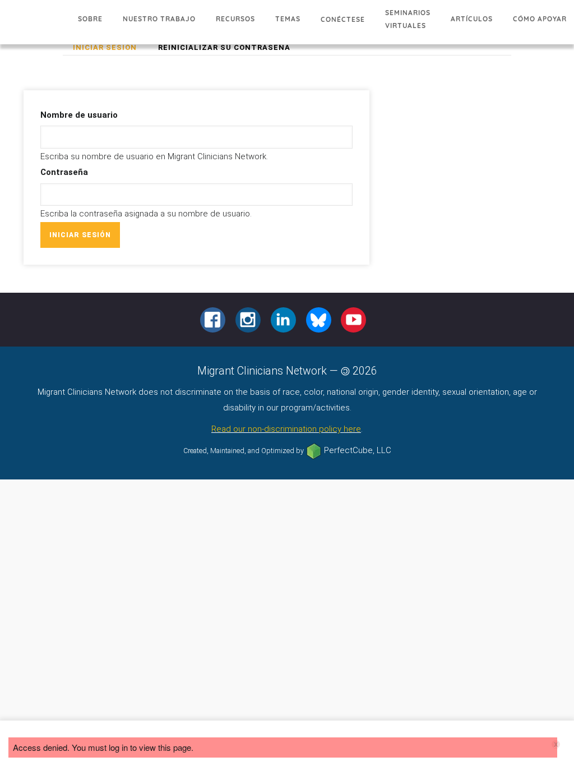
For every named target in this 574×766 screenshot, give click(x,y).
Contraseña (64, 172)
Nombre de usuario (79, 115)
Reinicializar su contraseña (224, 47)
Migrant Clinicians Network (34, 24)
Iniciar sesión (110, 48)
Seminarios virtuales (407, 19)
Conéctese (343, 19)
